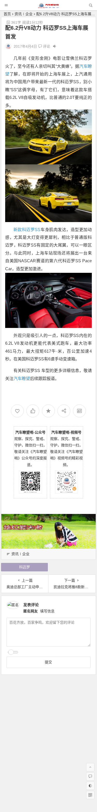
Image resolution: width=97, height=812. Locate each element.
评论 (46, 46)
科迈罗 (24, 567)
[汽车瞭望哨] (48, 6)
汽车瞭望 (21, 378)
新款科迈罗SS (27, 229)
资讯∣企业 (23, 14)
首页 (7, 14)
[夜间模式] (90, 786)
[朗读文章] (54, 46)
